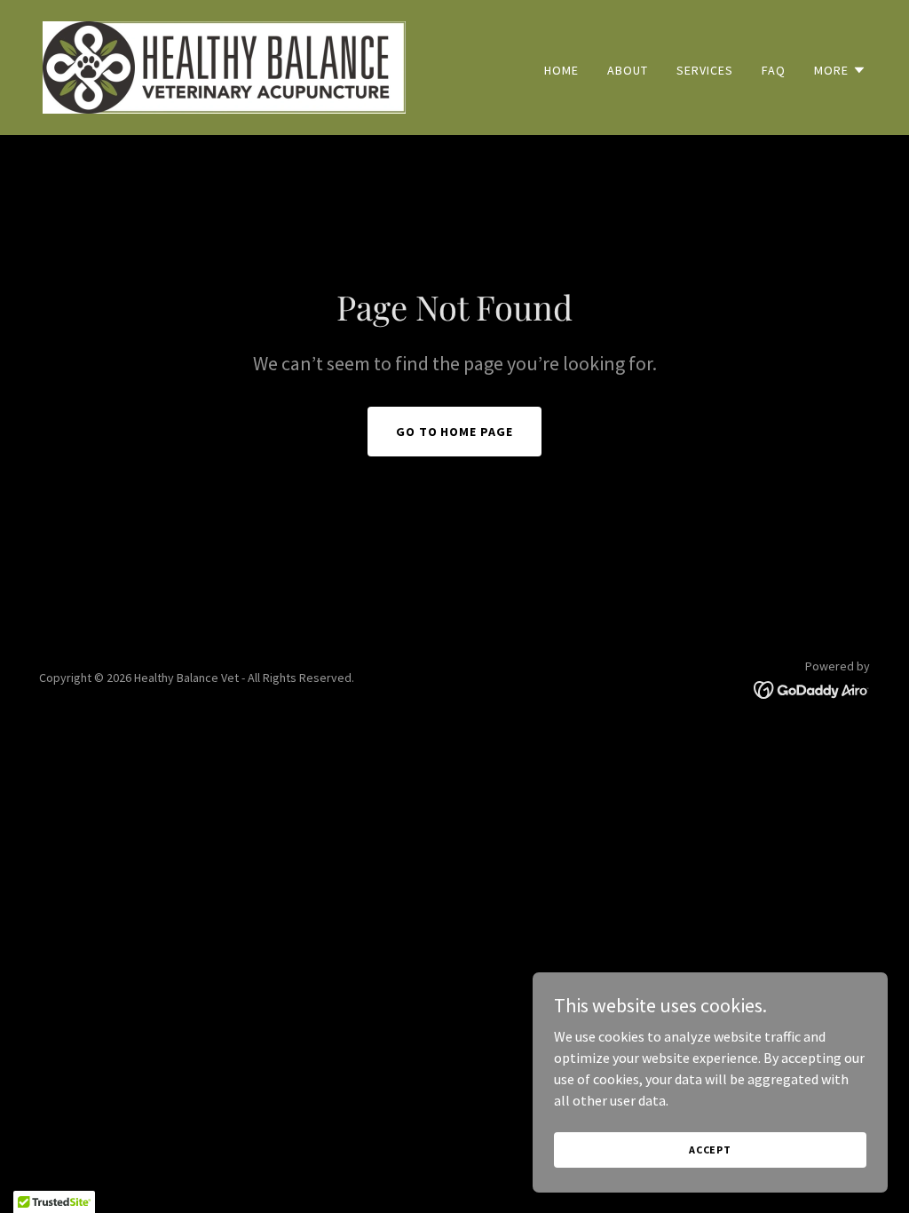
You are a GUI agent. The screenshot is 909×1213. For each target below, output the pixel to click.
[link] (224, 66)
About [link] (627, 70)
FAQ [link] (774, 70)
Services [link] (704, 70)
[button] (840, 70)
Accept (710, 1149)
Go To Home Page (455, 432)
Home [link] (561, 70)
